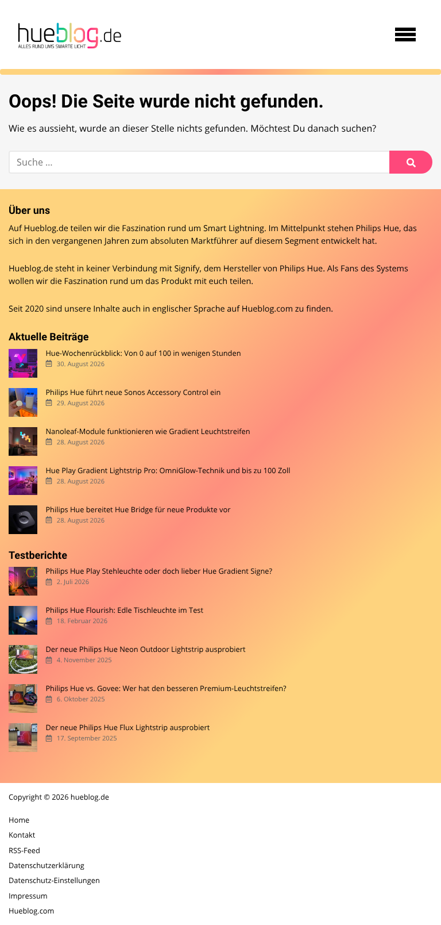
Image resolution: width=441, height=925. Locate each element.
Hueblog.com (267, 309)
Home (19, 820)
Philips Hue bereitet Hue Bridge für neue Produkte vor (137, 509)
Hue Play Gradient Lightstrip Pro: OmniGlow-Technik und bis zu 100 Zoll (167, 470)
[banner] (68, 34)
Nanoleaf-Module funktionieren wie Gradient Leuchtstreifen (147, 431)
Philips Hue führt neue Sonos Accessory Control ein (132, 392)
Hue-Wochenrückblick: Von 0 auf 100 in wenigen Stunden (143, 353)
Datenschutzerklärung (46, 865)
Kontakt (22, 835)
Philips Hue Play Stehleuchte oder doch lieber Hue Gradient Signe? (158, 571)
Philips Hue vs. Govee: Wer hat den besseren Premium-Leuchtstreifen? (165, 688)
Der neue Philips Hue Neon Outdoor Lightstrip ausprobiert (145, 649)
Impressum (28, 896)
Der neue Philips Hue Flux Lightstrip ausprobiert (127, 727)
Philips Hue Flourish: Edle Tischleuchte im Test (124, 610)
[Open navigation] (405, 34)
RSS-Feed (24, 850)
